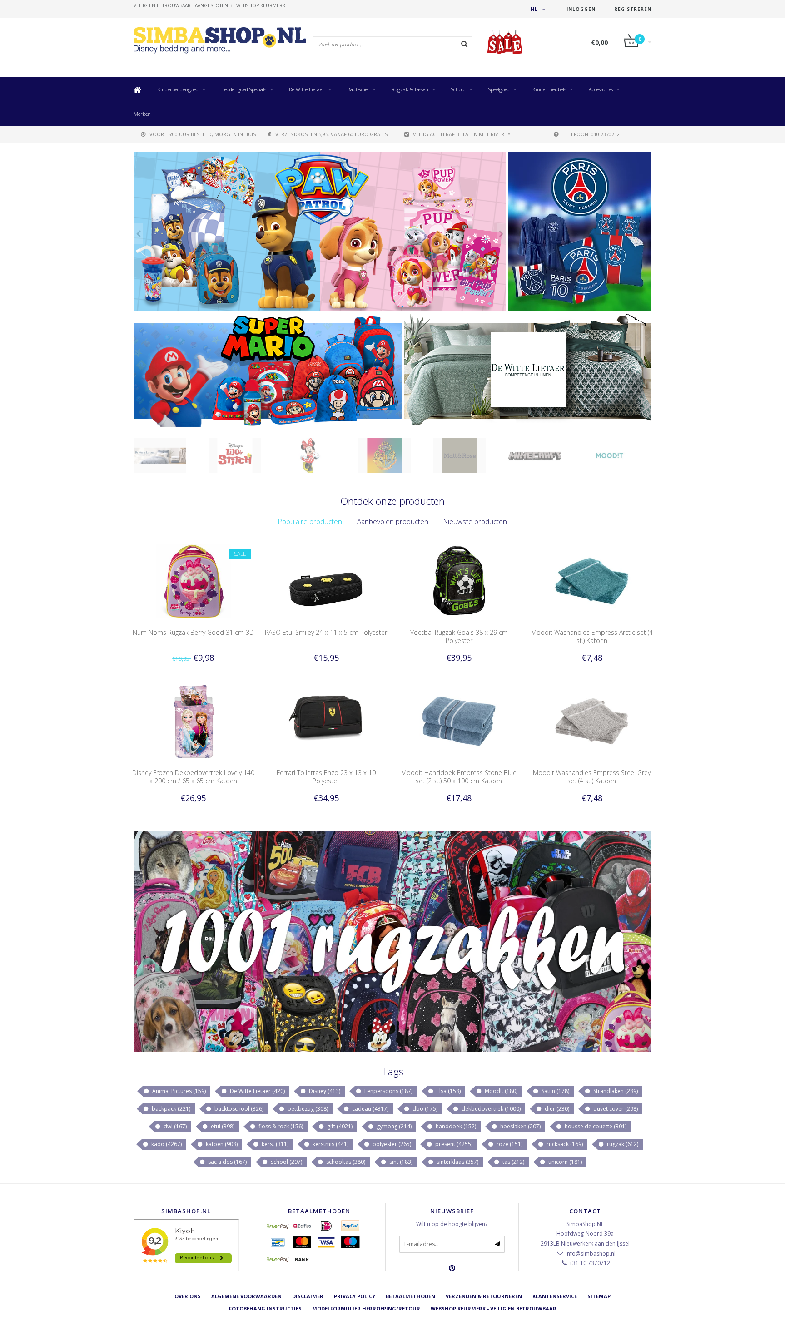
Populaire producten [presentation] (310, 521)
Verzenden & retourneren (484, 1296)
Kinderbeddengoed (178, 89)
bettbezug (307, 1108)
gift (339, 1126)
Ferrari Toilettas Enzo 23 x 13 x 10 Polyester (326, 776)
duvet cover (615, 1108)
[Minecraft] (470, 455)
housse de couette (594, 1126)
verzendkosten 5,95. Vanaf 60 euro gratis (331, 134)
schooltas (345, 1162)
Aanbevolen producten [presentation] (392, 521)
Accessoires (601, 89)
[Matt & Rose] (395, 455)
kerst (274, 1144)
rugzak (622, 1144)
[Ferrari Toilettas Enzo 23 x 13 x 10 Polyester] (326, 721)
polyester (391, 1144)
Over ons (187, 1296)
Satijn (554, 1091)
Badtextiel (358, 89)
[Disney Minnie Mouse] (246, 455)
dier (556, 1108)
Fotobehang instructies (265, 1308)
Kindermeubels (549, 89)
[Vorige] (138, 233)
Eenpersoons (387, 1091)
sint (400, 1162)
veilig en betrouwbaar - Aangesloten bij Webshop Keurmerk (209, 5)
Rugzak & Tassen (410, 89)
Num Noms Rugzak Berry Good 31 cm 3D (193, 632)
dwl (174, 1126)
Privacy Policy (354, 1296)
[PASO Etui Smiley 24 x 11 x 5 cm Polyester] (326, 580)
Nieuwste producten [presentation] (475, 521)
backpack (170, 1108)
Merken (142, 113)
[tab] (310, 521)
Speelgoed (499, 89)
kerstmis (329, 1144)
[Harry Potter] (320, 455)
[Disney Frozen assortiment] (320, 231)
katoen (221, 1144)
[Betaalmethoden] (278, 1226)
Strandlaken (615, 1091)
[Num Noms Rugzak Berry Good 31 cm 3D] (193, 580)
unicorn (564, 1162)
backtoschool (238, 1108)
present (453, 1144)
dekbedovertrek (490, 1108)
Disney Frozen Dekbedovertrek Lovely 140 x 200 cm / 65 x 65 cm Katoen (193, 776)
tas (512, 1162)
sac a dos (227, 1162)
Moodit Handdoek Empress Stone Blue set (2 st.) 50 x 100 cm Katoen (459, 776)
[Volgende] (501, 233)
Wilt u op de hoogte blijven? (451, 1224)
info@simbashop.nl (591, 1253)
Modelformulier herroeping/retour (366, 1308)
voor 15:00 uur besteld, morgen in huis (202, 134)
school (285, 1162)
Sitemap (599, 1296)
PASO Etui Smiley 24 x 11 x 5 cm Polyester (326, 632)
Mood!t (500, 1091)
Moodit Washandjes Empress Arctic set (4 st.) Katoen (592, 636)
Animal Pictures (178, 1091)
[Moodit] (545, 455)
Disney (324, 1091)
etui (221, 1126)
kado (166, 1144)
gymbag (393, 1126)
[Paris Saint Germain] (579, 231)
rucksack (564, 1144)
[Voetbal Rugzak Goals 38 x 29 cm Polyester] (459, 580)
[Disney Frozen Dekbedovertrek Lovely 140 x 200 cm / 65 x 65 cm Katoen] (193, 721)
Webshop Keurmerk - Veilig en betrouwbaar (493, 1308)
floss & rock (280, 1126)
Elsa (448, 1091)
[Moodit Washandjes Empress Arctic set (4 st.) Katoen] (591, 580)
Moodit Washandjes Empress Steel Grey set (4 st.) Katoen (592, 776)
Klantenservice (554, 1296)
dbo (424, 1108)
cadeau (369, 1108)
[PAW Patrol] (620, 455)
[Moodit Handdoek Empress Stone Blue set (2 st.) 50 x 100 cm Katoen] (459, 721)
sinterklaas (456, 1162)
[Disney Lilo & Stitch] (171, 455)
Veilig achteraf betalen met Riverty (462, 134)
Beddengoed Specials (243, 89)
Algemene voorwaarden (246, 1296)
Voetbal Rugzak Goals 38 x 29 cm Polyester (459, 636)
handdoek (455, 1126)
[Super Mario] (268, 370)
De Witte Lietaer (306, 89)
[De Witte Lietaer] (527, 370)
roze (508, 1144)
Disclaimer (307, 1296)
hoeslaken (520, 1126)
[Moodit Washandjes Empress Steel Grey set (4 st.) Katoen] (591, 721)
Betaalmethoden (410, 1296)
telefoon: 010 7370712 (591, 134)
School (458, 89)
